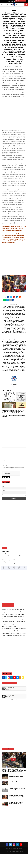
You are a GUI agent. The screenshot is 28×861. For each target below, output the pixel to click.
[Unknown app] (4, 689)
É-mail (3, 490)
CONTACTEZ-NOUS (15, 851)
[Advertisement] (14, 114)
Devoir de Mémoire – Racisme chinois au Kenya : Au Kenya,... (16, 803)
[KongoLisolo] (4, 697)
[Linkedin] (17, 844)
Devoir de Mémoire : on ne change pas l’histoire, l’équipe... (17, 789)
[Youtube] (21, 844)
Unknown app (10, 687)
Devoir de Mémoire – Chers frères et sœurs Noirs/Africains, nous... (17, 775)
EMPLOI (21, 851)
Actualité (14, 10)
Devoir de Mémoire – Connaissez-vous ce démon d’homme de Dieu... (17, 796)
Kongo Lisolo (8, 66)
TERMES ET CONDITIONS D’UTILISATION (13, 853)
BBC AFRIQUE (10, 605)
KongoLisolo (10, 695)
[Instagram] (14, 844)
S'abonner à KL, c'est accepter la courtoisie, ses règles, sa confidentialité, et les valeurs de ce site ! (14, 496)
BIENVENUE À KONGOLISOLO (13, 1)
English (18, 0)
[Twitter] (10, 844)
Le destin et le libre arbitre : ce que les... (17, 782)
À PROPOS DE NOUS (7, 851)
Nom (3, 486)
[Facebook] (7, 844)
